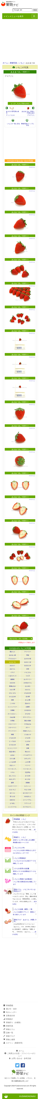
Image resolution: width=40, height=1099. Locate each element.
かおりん (27, 689)
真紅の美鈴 (27, 720)
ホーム (5, 63)
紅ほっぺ (12, 765)
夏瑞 (27, 745)
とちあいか (27, 734)
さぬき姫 (12, 717)
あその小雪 (27, 658)
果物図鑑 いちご (20, 819)
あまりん (12, 669)
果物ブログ (10, 1036)
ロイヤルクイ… (27, 807)
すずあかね (27, 724)
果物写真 (13, 63)
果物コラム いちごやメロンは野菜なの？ (24, 890)
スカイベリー (12, 724)
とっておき (12, 741)
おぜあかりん (28, 683)
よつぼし (12, 803)
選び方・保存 (11, 1009)
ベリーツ (27, 765)
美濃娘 (28, 782)
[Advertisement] (20, 40)
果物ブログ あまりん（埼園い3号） (25, 920)
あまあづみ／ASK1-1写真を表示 (28, 112)
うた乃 (28, 676)
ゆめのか (12, 800)
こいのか (12, 703)
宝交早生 (27, 772)
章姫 (27, 655)
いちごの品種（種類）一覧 (23, 909)
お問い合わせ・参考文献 (21, 1058)
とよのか (27, 741)
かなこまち (12, 693)
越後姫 (12, 679)
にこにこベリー (12, 748)
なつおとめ (12, 745)
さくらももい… (12, 714)
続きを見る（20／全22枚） (19, 638)
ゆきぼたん (27, 796)
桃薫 (12, 734)
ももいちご (12, 789)
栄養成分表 (10, 1015)
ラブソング (27, 803)
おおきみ (12, 683)
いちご (21, 63)
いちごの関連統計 (20, 858)
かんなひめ (12, 696)
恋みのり (27, 703)
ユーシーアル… (27, 800)
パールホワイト (27, 755)
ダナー (28, 727)
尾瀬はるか (12, 686)
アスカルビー (12, 658)
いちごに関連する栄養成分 (23, 879)
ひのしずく (27, 758)
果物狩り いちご (20, 837)
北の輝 (28, 696)
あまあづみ (12, 662)
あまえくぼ (27, 662)
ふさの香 (27, 762)
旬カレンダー (11, 1012)
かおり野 (12, 689)
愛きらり (12, 651)
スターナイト (12, 727)
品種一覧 (9, 1032)
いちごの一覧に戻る (13, 124)
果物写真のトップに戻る (27, 124)
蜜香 (12, 782)
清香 (12, 700)
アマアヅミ (31, 115)
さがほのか (27, 710)
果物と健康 (10, 1039)
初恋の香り (12, 751)
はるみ (12, 755)
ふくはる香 (12, 762)
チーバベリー (12, 731)
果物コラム (10, 1029)
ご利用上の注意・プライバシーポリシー (21, 1054)
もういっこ (27, 786)
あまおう (12, 665)
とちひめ (27, 738)
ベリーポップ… (12, 769)
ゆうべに (12, 793)
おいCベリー (27, 679)
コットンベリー (12, 707)
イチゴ (12, 672)
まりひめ (27, 776)
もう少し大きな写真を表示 (20, 103)
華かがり (27, 751)
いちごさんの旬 (19, 847)
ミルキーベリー (12, 786)
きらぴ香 (27, 700)
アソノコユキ (10, 115)
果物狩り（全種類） (14, 1022)
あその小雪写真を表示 (12, 112)
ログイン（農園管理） (15, 1043)
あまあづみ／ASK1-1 (20, 164)
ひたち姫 (12, 758)
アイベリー (27, 651)
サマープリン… (27, 717)
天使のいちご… (27, 731)
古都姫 (12, 710)
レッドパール (12, 807)
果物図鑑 (9, 1005)
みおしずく (12, 779)
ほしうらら (12, 776)
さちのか (27, 714)
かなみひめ (27, 693)
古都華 (28, 707)
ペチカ (12, 772)
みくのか (27, 779)
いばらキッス (12, 676)
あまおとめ (27, 665)
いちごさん (27, 672)
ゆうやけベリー (27, 793)
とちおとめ (12, 738)
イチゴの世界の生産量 (21, 868)
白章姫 (12, 720)
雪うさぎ (12, 796)
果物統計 (9, 1019)
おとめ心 (27, 686)
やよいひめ (27, 789)
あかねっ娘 (12, 655)
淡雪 (27, 669)
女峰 (27, 748)
